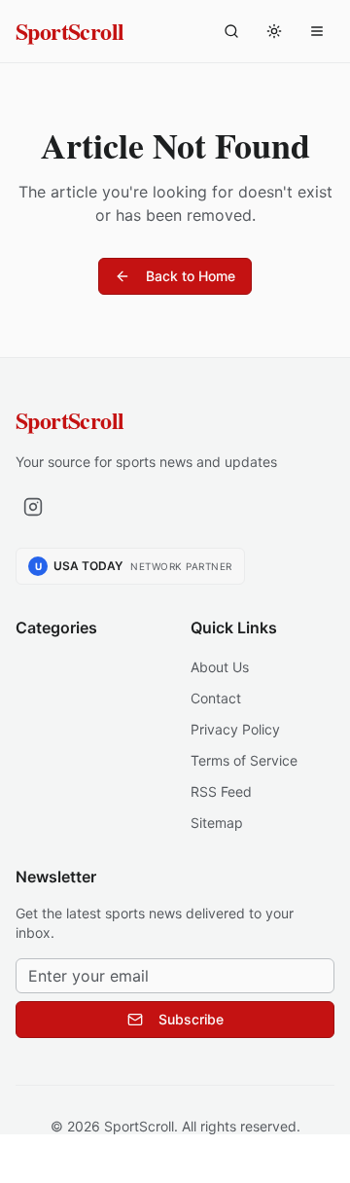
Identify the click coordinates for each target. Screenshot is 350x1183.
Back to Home (190, 276)
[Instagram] (33, 506)
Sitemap (217, 822)
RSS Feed (221, 791)
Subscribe (191, 1019)
